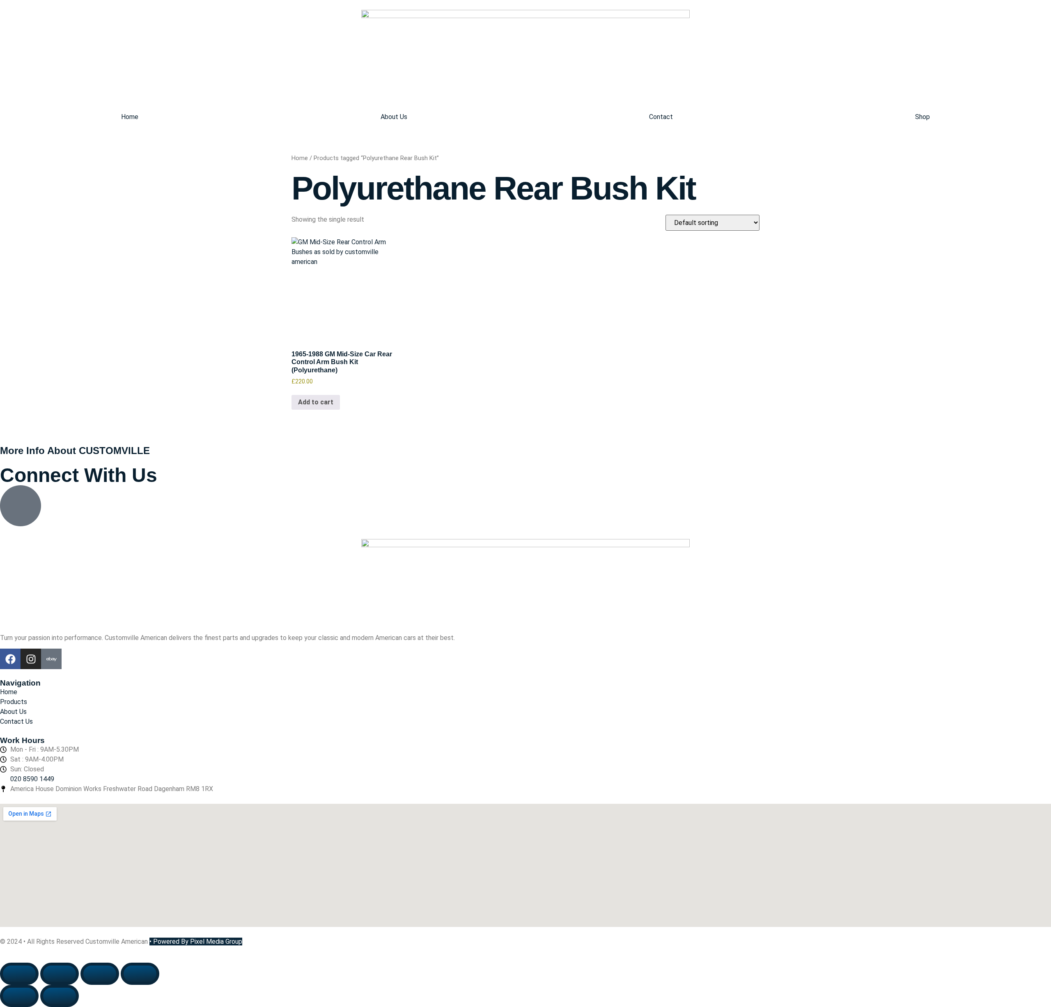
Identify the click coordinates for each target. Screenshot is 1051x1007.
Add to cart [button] (315, 402)
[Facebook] (10, 659)
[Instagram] (31, 659)
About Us (394, 117)
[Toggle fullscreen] (59, 974)
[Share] (99, 974)
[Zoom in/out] (19, 974)
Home (129, 117)
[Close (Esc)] (140, 974)
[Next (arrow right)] (59, 996)
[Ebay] (51, 659)
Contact (661, 117)
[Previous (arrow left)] (19, 996)
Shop (922, 117)
